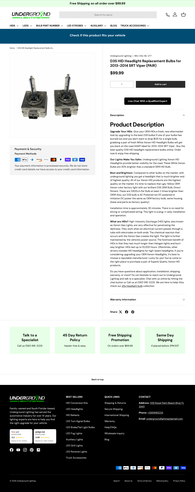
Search (116, 481)
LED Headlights (74, 409)
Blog (107, 439)
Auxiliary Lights (74, 439)
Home (12, 48)
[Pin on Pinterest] (133, 312)
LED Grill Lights (74, 445)
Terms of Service (144, 481)
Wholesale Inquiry (114, 433)
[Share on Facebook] (127, 312)
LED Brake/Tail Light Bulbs (80, 427)
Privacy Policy (179, 481)
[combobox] (108, 14)
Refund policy (162, 481)
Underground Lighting (120, 55)
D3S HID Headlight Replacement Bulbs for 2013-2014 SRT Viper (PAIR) (36, 48)
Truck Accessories (76, 457)
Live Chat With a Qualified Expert (147, 101)
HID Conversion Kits (77, 403)
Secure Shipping (114, 409)
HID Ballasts (72, 415)
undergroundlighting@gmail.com (164, 418)
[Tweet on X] (120, 312)
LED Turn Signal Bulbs (78, 421)
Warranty (110, 421)
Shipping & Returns (115, 403)
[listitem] (21, 436)
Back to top (98, 379)
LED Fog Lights (74, 433)
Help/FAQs (111, 427)
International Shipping (117, 415)
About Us (128, 481)
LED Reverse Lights (76, 451)
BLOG (113, 25)
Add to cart (161, 84)
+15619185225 (155, 412)
